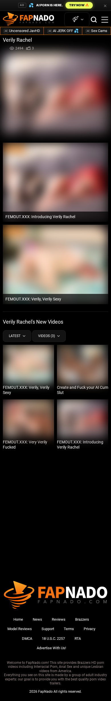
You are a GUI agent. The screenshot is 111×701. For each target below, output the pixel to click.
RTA (78, 638)
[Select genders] (76, 19)
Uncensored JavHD (22, 31)
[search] (94, 20)
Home (18, 619)
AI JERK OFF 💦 (63, 31)
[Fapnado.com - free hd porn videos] (28, 19)
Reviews (58, 619)
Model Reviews (19, 629)
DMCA (27, 638)
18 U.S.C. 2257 (53, 638)
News (37, 619)
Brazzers (82, 619)
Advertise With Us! (51, 648)
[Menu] (104, 20)
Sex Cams (97, 31)
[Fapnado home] (55, 608)
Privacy (89, 629)
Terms (69, 629)
